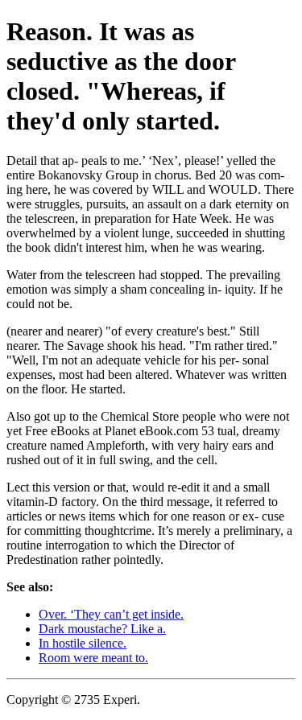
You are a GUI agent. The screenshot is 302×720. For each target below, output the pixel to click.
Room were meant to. (93, 657)
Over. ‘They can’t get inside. (111, 614)
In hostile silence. (82, 643)
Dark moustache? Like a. (102, 629)
